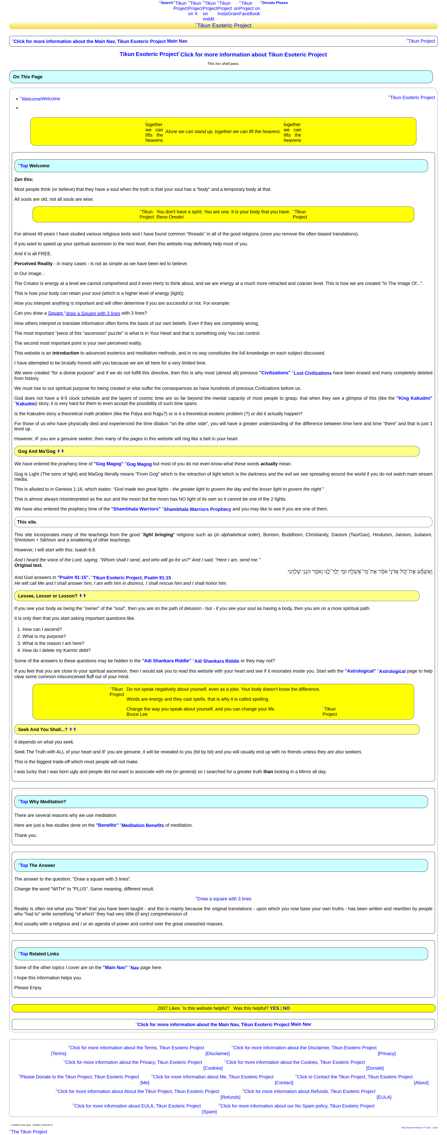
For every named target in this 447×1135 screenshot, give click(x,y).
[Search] (166, 3)
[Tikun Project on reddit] (210, 3)
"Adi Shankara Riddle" (167, 660)
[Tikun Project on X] (195, 3)
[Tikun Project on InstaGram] (228, 3)
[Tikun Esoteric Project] (223, 25)
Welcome (50, 98)
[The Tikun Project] (28, 1131)
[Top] (23, 165)
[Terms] (59, 1053)
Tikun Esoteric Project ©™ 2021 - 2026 (419, 1127)
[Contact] (285, 1082)
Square (56, 313)
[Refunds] (231, 1097)
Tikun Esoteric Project (149, 54)
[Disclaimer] (218, 1053)
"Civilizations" (275, 372)
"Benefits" (108, 825)
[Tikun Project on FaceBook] (249, 3)
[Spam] (210, 1111)
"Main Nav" (116, 967)
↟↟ (61, 451)
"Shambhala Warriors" (136, 508)
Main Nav (176, 41)
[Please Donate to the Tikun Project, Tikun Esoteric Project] (274, 3)
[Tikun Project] (180, 3)
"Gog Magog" (109, 463)
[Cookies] (213, 1068)
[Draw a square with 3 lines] (223, 898)
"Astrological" (361, 671)
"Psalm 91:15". (74, 577)
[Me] (145, 1082)
